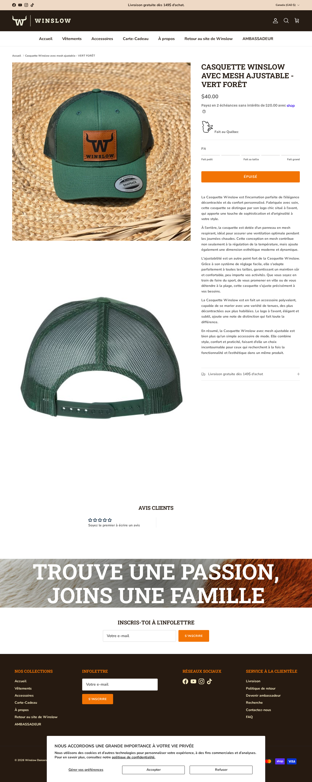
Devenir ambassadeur (263, 695)
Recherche (254, 702)
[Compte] (274, 21)
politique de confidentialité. (133, 757)
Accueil (45, 38)
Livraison (253, 681)
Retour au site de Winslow (209, 38)
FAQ (249, 717)
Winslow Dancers (36, 760)
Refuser (221, 769)
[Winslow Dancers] (41, 20)
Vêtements (72, 38)
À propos (166, 38)
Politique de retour (260, 688)
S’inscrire (194, 636)
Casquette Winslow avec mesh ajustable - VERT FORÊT (60, 55)
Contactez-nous (258, 710)
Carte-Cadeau (135, 38)
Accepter (153, 769)
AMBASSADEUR (258, 38)
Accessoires (102, 38)
